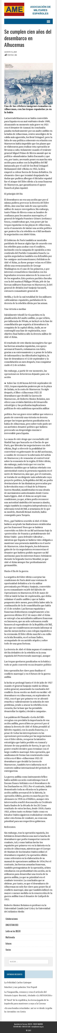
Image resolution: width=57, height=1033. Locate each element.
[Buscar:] (28, 961)
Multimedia (10, 937)
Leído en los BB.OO (13, 931)
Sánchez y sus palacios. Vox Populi (20, 987)
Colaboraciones (12, 918)
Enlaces (9, 943)
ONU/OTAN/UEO (12, 925)
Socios (8, 949)
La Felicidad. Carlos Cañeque (17, 982)
